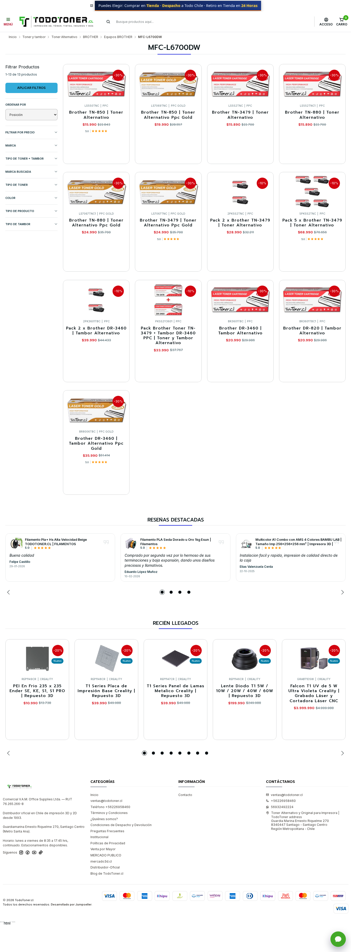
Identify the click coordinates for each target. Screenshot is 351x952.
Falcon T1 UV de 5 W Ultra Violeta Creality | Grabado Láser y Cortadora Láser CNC (313, 693)
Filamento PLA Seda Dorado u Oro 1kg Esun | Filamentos (175, 542)
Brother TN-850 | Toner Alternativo (96, 115)
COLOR (10, 198)
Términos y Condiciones (109, 813)
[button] (162, 592)
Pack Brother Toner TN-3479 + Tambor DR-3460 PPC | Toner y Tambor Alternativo (168, 336)
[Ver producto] (16, 543)
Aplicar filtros (31, 88)
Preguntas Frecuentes (107, 831)
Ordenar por (15, 104)
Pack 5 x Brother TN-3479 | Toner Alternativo (312, 223)
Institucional (99, 837)
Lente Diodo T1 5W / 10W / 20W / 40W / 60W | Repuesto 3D (244, 691)
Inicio (13, 37)
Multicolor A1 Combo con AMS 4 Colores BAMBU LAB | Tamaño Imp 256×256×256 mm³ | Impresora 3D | (298, 542)
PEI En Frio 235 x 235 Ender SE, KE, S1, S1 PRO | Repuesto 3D (37, 691)
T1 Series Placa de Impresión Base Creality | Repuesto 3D (106, 691)
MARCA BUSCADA (18, 171)
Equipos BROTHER (118, 37)
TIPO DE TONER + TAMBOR (24, 158)
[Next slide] (342, 592)
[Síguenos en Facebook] (27, 852)
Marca (10, 145)
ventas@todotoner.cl (106, 801)
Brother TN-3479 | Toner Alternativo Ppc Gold (168, 223)
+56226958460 (283, 801)
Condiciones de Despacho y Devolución (121, 825)
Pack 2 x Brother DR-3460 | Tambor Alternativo (96, 331)
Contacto (185, 795)
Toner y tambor (33, 37)
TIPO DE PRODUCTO (19, 211)
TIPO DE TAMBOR (17, 224)
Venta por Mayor (103, 849)
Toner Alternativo (64, 37)
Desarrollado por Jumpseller (71, 904)
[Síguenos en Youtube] (34, 852)
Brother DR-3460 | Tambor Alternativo (240, 331)
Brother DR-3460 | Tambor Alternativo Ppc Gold (96, 443)
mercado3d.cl (101, 861)
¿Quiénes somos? (104, 819)
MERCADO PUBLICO (105, 855)
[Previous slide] (9, 592)
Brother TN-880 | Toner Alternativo (312, 115)
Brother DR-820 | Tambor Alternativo (312, 331)
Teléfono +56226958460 (110, 807)
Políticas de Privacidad (107, 843)
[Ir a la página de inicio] (56, 22)
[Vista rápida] (121, 82)
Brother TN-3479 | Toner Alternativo (240, 115)
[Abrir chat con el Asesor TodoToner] (338, 939)
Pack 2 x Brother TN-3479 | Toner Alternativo (240, 223)
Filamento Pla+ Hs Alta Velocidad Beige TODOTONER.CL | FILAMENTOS (56, 542)
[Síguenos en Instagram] (21, 852)
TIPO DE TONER (16, 185)
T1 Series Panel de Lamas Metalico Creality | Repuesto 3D (175, 691)
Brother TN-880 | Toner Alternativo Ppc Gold (96, 223)
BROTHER (90, 37)
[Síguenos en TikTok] (41, 852)
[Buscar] (108, 21)
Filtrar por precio (20, 132)
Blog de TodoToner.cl (106, 873)
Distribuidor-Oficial (105, 867)
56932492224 (282, 807)
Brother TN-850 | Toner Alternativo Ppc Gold (168, 115)
